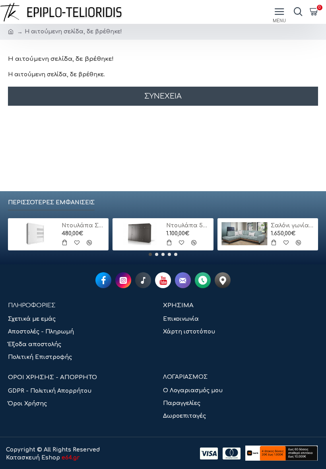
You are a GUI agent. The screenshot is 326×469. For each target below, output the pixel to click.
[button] (150, 254)
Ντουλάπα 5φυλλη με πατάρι (188, 226)
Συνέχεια (163, 96)
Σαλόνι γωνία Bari (292, 226)
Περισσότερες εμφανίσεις (51, 202)
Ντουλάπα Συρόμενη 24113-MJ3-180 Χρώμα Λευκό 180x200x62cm (83, 226)
